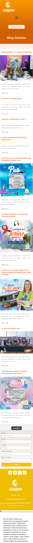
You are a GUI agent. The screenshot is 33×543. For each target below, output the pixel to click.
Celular (3, 445)
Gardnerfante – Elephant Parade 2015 (17, 52)
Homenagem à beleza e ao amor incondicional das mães (14, 372)
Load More (16, 428)
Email (3, 439)
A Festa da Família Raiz (11, 328)
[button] (16, 17)
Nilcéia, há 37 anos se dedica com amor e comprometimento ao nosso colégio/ (16, 272)
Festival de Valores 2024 (11, 98)
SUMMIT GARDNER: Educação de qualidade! (14, 139)
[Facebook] (15, 473)
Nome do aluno (6, 451)
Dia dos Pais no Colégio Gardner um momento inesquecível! (16, 159)
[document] (16, 526)
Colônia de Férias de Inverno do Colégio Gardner (15, 215)
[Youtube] (10, 473)
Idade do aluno (6, 457)
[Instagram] (20, 473)
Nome (3, 433)
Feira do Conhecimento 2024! (13, 119)
